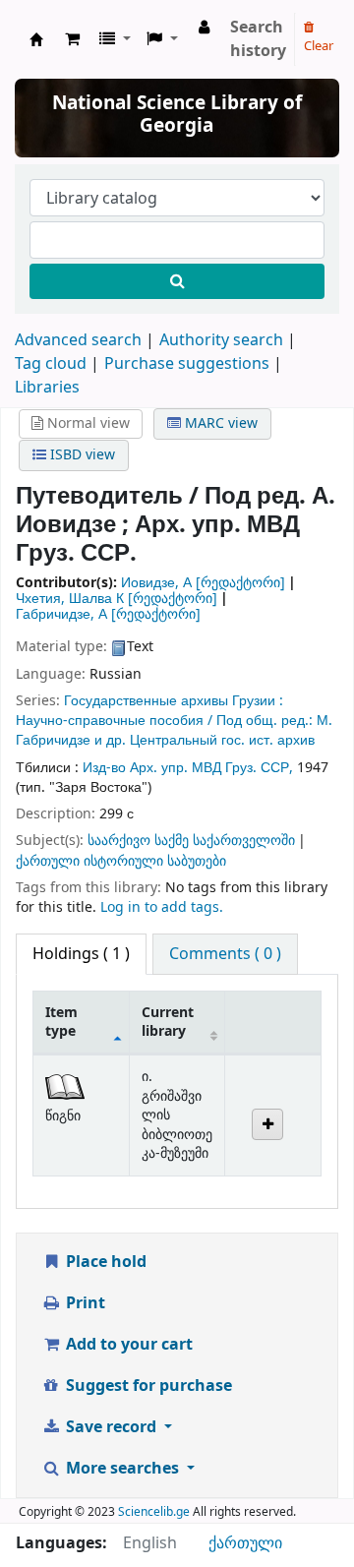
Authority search (221, 340)
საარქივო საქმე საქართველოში (191, 840)
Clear (318, 45)
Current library (168, 1022)
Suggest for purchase (147, 1386)
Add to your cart (127, 1344)
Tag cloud (51, 364)
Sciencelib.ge (154, 1512)
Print (83, 1303)
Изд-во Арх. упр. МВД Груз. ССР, (190, 767)
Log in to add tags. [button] (161, 907)
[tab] (225, 954)
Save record (111, 1427)
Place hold (104, 1262)
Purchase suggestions (186, 364)
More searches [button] (122, 1468)
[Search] (177, 281)
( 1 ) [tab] (81, 954)
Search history (258, 39)
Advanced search (78, 340)
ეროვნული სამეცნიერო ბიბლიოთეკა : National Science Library (36, 39)
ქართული (245, 1543)
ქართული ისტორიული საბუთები (121, 861)
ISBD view (80, 455)
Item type (61, 1022)
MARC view (219, 423)
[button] (72, 39)
